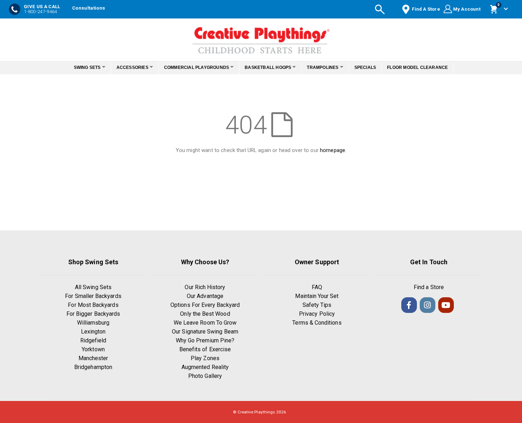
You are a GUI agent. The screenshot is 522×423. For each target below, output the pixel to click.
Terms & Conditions (316, 322)
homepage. (333, 150)
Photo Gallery (205, 376)
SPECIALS (375, 67)
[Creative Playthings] (261, 38)
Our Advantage (205, 296)
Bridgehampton (93, 367)
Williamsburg (93, 322)
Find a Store (429, 287)
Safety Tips (317, 305)
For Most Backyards (93, 305)
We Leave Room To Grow (205, 322)
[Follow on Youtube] (446, 305)
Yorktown (93, 349)
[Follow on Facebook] (409, 305)
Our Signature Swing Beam (205, 331)
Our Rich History (205, 287)
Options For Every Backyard (205, 305)
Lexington (93, 331)
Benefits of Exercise (205, 349)
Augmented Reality (205, 367)
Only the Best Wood (205, 313)
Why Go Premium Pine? (205, 340)
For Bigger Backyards (93, 313)
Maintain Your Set (316, 296)
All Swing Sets (93, 287)
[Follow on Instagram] (427, 305)
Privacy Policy (317, 313)
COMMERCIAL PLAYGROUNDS (194, 67)
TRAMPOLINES (328, 67)
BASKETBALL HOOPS (270, 67)
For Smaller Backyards (93, 296)
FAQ (317, 287)
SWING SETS (77, 67)
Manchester (93, 358)
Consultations (88, 8)
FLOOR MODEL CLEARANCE (427, 67)
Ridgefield (93, 340)
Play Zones (205, 358)
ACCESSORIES (126, 67)
